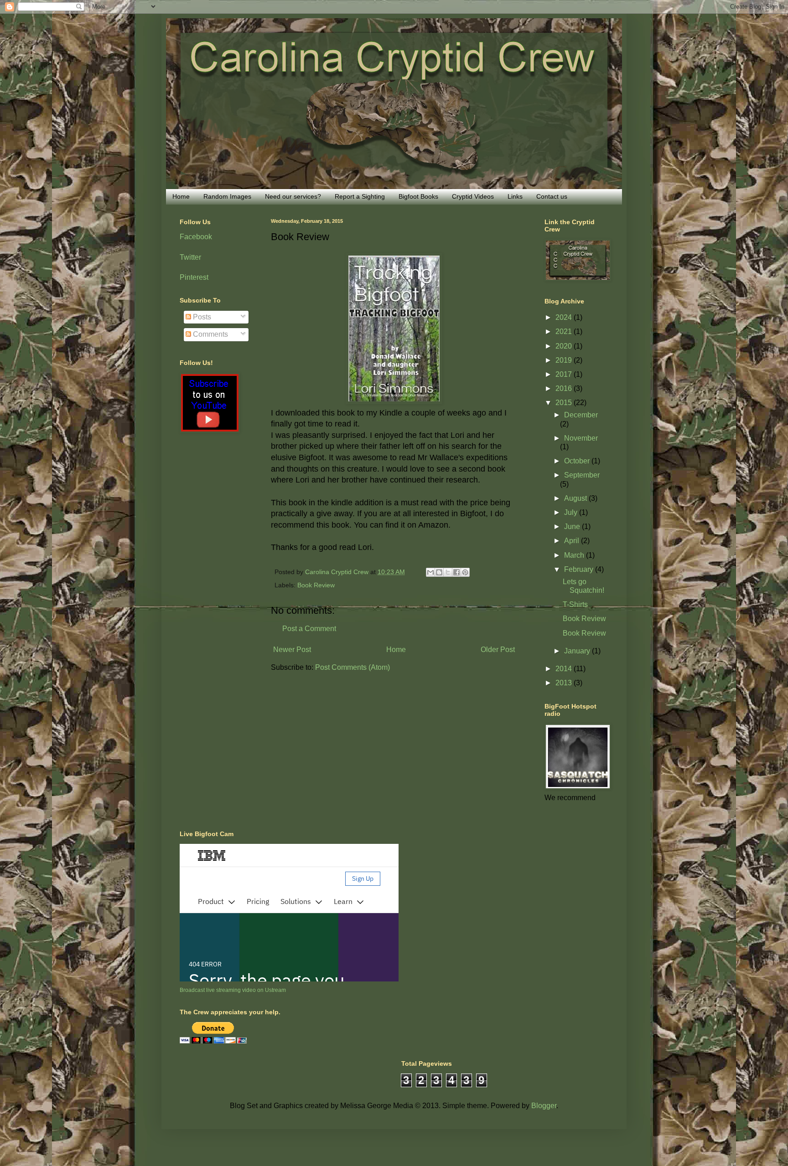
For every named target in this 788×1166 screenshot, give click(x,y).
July (571, 512)
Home (181, 196)
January (578, 651)
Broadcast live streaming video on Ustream (233, 990)
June (573, 526)
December (581, 415)
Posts (201, 317)
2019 (564, 360)
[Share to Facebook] (456, 572)
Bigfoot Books (418, 196)
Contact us (551, 196)
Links (515, 196)
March (575, 555)
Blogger (543, 1105)
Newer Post (292, 649)
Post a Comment (309, 628)
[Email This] (430, 572)
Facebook (196, 237)
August (576, 498)
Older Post (498, 649)
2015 (564, 402)
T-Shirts (575, 604)
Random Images (227, 196)
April (572, 540)
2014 (564, 669)
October (577, 461)
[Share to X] (447, 572)
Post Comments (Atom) (352, 667)
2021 (564, 331)
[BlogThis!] (439, 572)
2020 (564, 346)
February (579, 569)
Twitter (190, 257)
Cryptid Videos (473, 196)
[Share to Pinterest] (465, 572)
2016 (564, 388)
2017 (564, 374)
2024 (564, 317)
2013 (564, 683)
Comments (209, 334)
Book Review (316, 585)
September (582, 475)
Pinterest (194, 277)
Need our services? (293, 196)
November (581, 438)
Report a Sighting (360, 196)
